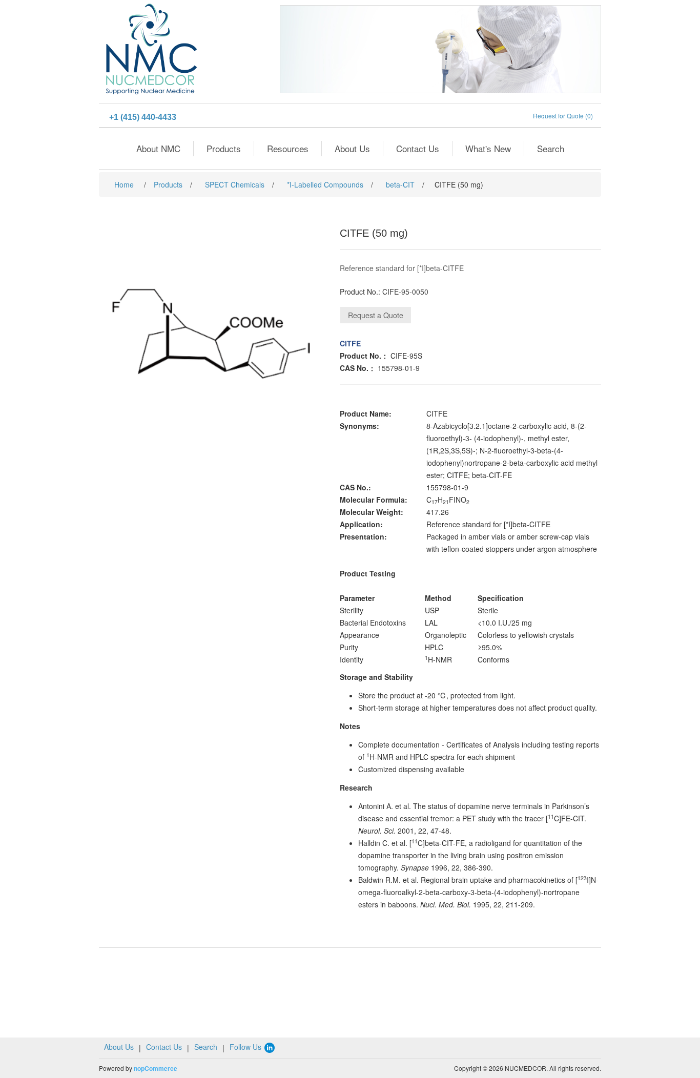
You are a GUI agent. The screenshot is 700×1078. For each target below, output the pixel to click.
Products (224, 148)
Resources (287, 148)
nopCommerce (155, 1068)
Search (550, 148)
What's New (488, 148)
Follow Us (246, 1047)
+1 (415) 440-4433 (142, 117)
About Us (352, 148)
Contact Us (417, 148)
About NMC (158, 148)
